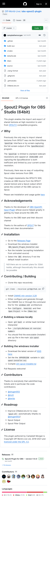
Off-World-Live (12, 11)
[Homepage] (25, 4)
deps (9, 61)
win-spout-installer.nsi (26, 364)
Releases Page (23, 240)
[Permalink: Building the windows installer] (2, 346)
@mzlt (11, 395)
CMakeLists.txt (13, 86)
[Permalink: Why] (2, 131)
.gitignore (11, 76)
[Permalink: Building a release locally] (2, 317)
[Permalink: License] (2, 429)
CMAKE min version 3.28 (25, 295)
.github (10, 41)
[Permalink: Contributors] (2, 374)
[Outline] (47, 98)
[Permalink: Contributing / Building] (2, 276)
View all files (25, 90)
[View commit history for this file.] (44, 35)
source (9, 66)
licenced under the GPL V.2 (16, 442)
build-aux (11, 46)
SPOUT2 (13, 125)
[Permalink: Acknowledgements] (2, 200)
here (43, 194)
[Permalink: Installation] (2, 234)
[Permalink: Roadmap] (2, 404)
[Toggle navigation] (4, 4)
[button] (43, 288)
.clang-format (12, 71)
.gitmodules (11, 81)
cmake (9, 51)
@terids (11, 398)
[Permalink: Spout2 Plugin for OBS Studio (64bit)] (2, 109)
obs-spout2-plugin (32, 11)
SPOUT (30, 225)
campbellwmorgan (15, 35)
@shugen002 (14, 391)
